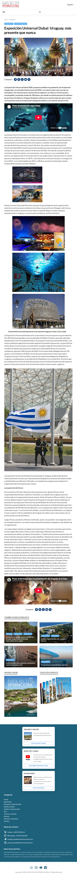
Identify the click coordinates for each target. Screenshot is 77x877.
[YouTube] (41, 867)
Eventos (6, 821)
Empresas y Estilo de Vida (12, 804)
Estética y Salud (9, 807)
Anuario (6, 816)
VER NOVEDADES (38, 788)
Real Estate (55, 636)
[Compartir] (28, 79)
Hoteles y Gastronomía (12, 809)
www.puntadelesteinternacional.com (20, 843)
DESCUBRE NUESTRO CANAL (38, 765)
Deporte (9, 634)
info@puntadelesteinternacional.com (20, 839)
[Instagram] (36, 867)
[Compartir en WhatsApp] (18, 79)
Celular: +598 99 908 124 (16, 832)
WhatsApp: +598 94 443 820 (17, 836)
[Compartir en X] (22, 79)
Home (6, 19)
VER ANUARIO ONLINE (38, 743)
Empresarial (27, 634)
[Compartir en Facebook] (15, 79)
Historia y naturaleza (11, 819)
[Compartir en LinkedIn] (25, 79)
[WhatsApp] (31, 867)
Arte (5, 811)
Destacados (12, 19)
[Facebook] (45, 867)
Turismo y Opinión (20, 23)
